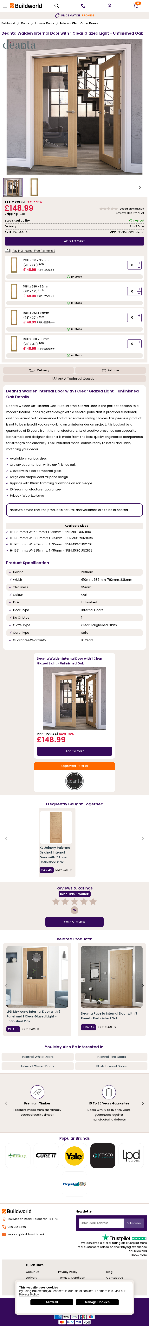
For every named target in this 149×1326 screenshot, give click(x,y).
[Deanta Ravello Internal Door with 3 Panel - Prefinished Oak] (112, 977)
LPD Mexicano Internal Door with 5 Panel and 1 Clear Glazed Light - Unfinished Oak (33, 1016)
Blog (109, 1272)
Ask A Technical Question (77, 378)
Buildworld (8, 23)
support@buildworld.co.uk (26, 1234)
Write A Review (74, 922)
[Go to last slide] (9, 187)
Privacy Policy (67, 1272)
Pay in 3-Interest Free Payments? (33, 250)
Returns (113, 370)
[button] (13, 187)
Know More (139, 1255)
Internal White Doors (38, 1057)
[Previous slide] (6, 838)
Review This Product (130, 213)
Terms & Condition (71, 1278)
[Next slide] (140, 187)
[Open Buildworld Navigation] (5, 6)
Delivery (43, 370)
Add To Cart (74, 751)
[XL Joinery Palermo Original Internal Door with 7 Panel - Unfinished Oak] (56, 827)
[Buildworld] (26, 5)
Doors (25, 23)
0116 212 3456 (17, 1227)
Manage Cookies (97, 1302)
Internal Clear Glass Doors (79, 23)
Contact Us (114, 1278)
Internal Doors (44, 23)
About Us (32, 1272)
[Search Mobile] (56, 6)
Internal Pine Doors (111, 1057)
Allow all (52, 1302)
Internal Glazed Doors (37, 1066)
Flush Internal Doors (111, 1066)
